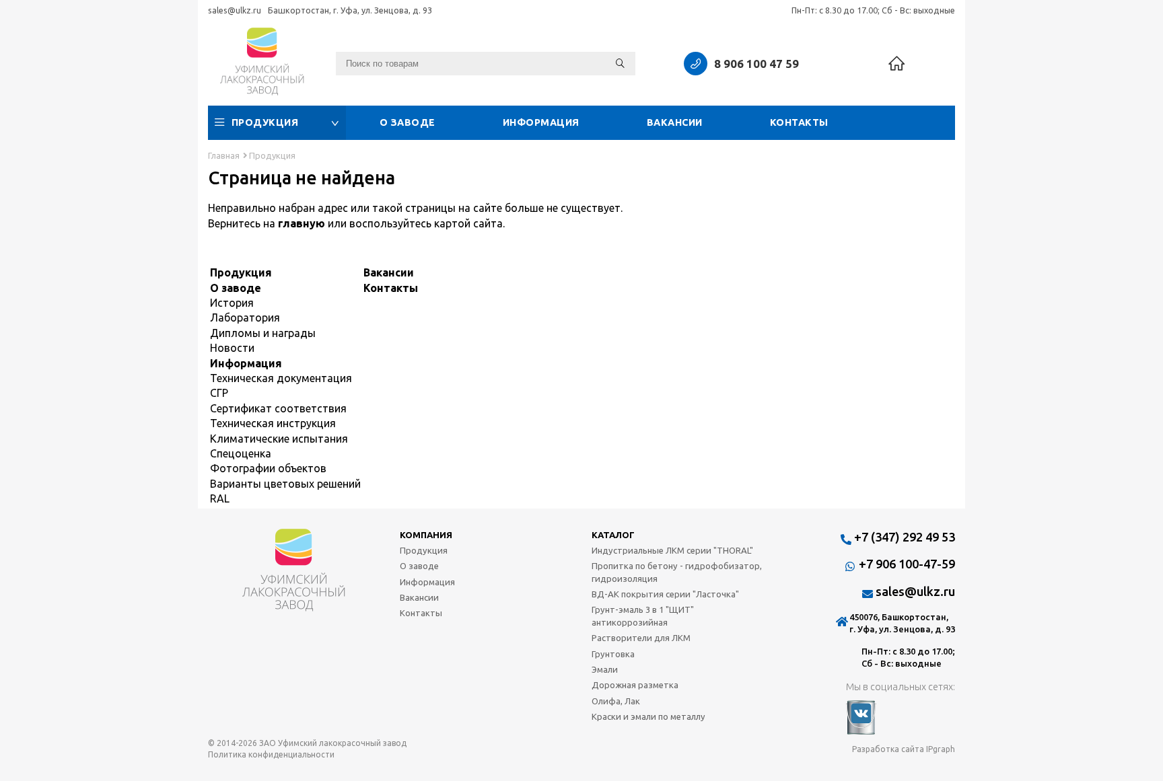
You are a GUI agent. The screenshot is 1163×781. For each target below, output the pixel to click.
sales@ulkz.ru (234, 10)
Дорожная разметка (635, 685)
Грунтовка (613, 654)
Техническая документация (281, 378)
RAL (220, 498)
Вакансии (675, 122)
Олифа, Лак (616, 701)
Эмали (605, 669)
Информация (541, 122)
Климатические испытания (279, 439)
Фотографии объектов (268, 468)
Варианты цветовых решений (285, 484)
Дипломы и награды (263, 333)
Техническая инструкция (273, 423)
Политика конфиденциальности (271, 754)
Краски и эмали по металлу (648, 716)
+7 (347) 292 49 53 (904, 537)
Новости (232, 348)
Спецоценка (240, 453)
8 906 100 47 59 (756, 63)
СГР (219, 393)
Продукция (265, 122)
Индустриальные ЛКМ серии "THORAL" (672, 550)
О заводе (407, 122)
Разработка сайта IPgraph (903, 749)
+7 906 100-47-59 (907, 563)
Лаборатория (245, 317)
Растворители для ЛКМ (641, 637)
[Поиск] (620, 63)
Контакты (799, 122)
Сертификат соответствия (278, 408)
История (232, 303)
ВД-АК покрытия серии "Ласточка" (665, 594)
